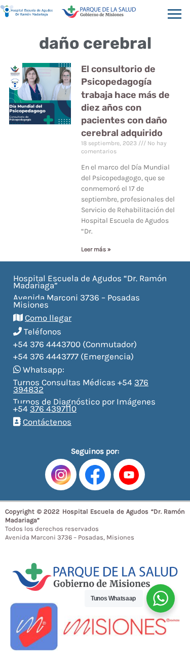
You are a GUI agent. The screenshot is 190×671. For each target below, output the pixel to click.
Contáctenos (47, 422)
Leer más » (96, 249)
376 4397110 (53, 409)
